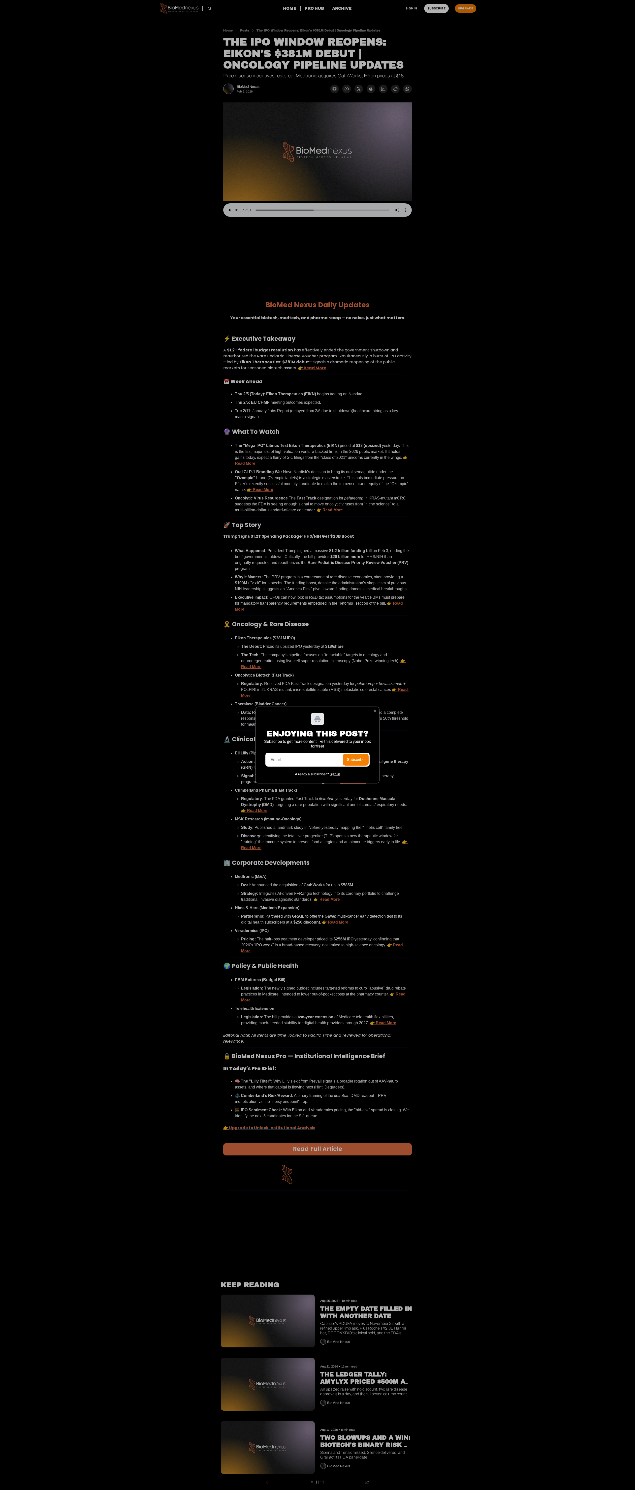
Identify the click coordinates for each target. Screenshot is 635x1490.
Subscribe (356, 759)
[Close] (375, 711)
